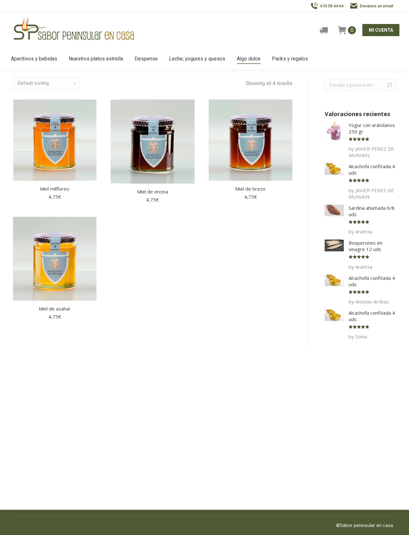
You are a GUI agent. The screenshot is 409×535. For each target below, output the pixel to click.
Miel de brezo (250, 188)
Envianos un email (376, 6)
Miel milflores (54, 188)
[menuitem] (34, 58)
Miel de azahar (55, 308)
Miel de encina (152, 191)
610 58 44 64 (331, 6)
